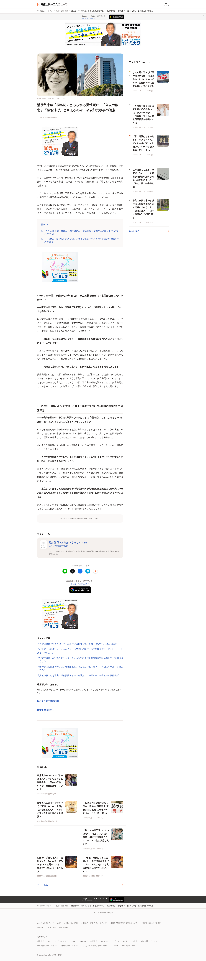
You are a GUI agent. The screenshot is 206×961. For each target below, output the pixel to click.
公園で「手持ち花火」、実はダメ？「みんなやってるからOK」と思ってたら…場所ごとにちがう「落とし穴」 (50, 864)
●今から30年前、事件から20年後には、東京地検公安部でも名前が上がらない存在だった (81, 232)
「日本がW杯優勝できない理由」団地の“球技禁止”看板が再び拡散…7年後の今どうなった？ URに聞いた (96, 808)
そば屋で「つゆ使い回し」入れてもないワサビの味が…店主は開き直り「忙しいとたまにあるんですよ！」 (80, 650)
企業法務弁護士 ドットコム (47, 945)
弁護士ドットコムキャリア (100, 941)
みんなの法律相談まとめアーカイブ (95, 945)
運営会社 (40, 927)
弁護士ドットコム (46, 11)
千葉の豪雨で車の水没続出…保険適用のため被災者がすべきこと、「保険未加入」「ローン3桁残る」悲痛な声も (143, 209)
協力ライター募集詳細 (48, 700)
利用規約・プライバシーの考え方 (94, 923)
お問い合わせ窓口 (71, 923)
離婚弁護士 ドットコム (70, 945)
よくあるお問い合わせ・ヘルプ (49, 923)
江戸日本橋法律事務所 (58, 545)
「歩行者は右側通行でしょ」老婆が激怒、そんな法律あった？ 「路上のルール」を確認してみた (80, 668)
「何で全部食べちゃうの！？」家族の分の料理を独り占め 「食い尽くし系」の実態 (77, 643)
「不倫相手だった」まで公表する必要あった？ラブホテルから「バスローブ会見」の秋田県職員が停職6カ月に (143, 114)
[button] (95, 571)
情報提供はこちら (45, 709)
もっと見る (42, 884)
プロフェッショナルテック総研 (125, 941)
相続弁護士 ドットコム (149, 941)
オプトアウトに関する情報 (58, 927)
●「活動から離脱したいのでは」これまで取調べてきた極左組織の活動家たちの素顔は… (81, 240)
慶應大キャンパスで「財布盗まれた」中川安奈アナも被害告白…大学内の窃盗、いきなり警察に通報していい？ (50, 782)
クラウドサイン (60, 941)
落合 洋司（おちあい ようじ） (68, 542)
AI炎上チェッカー (128, 945)
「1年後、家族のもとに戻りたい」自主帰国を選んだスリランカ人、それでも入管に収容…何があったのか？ (96, 864)
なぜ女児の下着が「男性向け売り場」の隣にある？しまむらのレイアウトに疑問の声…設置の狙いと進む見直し (143, 79)
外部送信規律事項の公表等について (123, 923)
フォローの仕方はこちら (89, 18)
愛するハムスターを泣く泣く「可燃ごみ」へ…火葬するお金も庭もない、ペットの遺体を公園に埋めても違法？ (50, 809)
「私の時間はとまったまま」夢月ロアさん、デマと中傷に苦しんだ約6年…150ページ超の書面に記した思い (143, 143)
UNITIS (115, 945)
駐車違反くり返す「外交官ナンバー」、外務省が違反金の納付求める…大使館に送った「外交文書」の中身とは (143, 178)
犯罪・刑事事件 (62, 11)
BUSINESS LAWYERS (78, 941)
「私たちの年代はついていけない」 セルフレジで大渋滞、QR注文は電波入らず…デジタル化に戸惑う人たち (96, 837)
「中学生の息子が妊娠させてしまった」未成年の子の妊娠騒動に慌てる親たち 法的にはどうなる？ (80, 659)
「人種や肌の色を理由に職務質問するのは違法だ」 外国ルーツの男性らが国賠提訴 (78, 675)
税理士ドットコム (44, 941)
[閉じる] (204, 16)
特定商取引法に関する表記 (151, 923)
